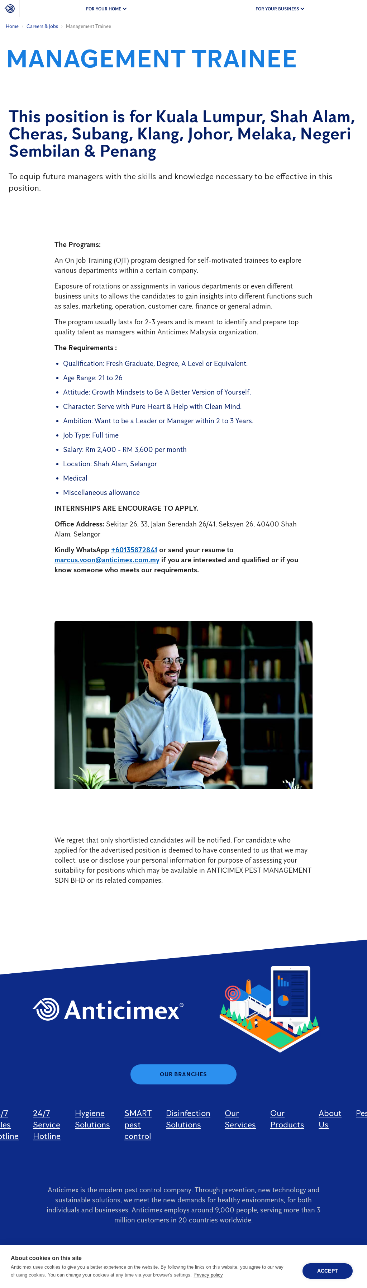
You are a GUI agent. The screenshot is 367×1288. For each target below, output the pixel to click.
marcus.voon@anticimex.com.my (106, 559)
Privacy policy (208, 1275)
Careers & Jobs (42, 26)
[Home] (10, 8)
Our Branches (183, 1074)
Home (12, 26)
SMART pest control (138, 1124)
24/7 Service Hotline (47, 1124)
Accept (327, 1271)
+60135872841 (134, 549)
